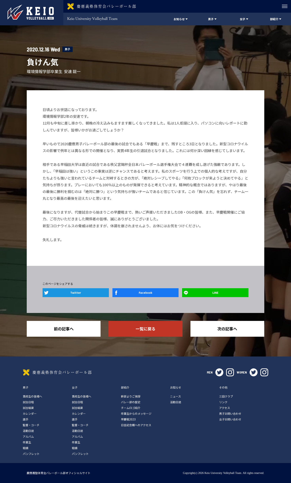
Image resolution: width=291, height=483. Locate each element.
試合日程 (28, 402)
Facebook (145, 293)
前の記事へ (64, 329)
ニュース (175, 396)
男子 (67, 49)
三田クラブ (226, 396)
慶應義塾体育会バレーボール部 (57, 372)
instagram (230, 372)
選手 (25, 419)
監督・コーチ (31, 425)
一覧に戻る (145, 329)
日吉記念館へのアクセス (136, 425)
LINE (215, 293)
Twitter (75, 293)
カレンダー (30, 413)
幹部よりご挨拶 (130, 396)
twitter (219, 372)
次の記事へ (227, 329)
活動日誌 (28, 431)
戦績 (25, 448)
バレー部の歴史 (130, 402)
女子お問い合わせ (230, 419)
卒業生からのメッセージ (136, 413)
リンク (223, 402)
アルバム (28, 436)
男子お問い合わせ (230, 413)
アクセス (224, 408)
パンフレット (31, 454)
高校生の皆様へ (32, 396)
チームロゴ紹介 (130, 408)
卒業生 (27, 442)
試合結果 (28, 408)
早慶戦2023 (128, 419)
